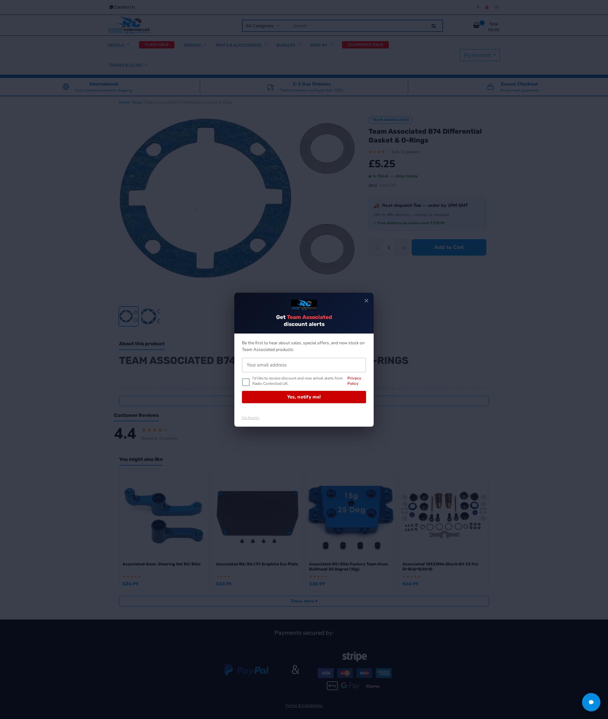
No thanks (250, 418)
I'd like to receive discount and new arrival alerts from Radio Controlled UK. (306, 381)
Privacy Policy (354, 381)
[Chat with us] (591, 702)
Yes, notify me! (304, 397)
